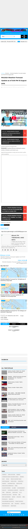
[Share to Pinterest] (6, 317)
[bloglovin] (13, 515)
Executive (19, 483)
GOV (15, 41)
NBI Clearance (6, 496)
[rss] (17, 515)
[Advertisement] (14, 14)
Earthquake (5, 481)
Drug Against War (16, 479)
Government (21, 487)
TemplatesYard (8, 527)
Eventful (20, 481)
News (13, 496)
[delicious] (23, 515)
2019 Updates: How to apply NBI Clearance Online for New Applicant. (16, 410)
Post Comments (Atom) (12, 322)
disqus (14, 323)
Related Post (5, 265)
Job (3, 492)
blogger (5, 323)
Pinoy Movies (19, 501)
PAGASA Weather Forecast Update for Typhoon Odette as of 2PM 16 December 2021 (11, 141)
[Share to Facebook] (5, 317)
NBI (19, 494)
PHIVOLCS (4, 499)
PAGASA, (23, 87)
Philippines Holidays (8, 501)
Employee (13, 481)
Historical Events (13, 490)
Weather (13, 505)
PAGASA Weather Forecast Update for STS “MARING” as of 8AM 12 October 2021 (11, 217)
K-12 (20, 492)
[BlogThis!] (2, 317)
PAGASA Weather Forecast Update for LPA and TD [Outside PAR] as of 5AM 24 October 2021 (12, 209)
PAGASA (7, 73)
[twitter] (6, 515)
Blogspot (23, 527)
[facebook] (4, 515)
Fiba (16, 485)
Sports (23, 503)
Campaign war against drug (10, 476)
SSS (12, 503)
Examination (11, 483)
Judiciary (15, 492)
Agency (4, 474)
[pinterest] (10, 515)
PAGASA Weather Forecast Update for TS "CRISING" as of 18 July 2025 (12, 295)
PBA (24, 496)
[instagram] (21, 515)
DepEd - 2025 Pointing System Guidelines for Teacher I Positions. (17, 377)
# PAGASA (6, 225)
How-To (22, 490)
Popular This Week (5, 427)
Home (2, 73)
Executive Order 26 (7, 485)
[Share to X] (3, 317)
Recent (14, 427)
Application (11, 474)
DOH (3, 479)
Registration (6, 503)
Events (4, 483)
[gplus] (8, 515)
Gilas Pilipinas (6, 487)
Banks (18, 474)
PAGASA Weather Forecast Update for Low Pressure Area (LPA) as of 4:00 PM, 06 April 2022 (11, 133)
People (11, 499)
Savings (17, 503)
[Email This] (1, 317)
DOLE (7, 479)
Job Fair (8, 492)
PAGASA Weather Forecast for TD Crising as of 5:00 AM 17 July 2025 (13, 311)
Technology (5, 505)
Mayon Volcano (6, 494)
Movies (15, 494)
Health (4, 490)
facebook (22, 323)
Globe (14, 487)
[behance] (19, 515)
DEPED (22, 476)
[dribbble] (15, 515)
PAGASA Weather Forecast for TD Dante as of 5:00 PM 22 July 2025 (13, 280)
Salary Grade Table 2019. (15, 387)
